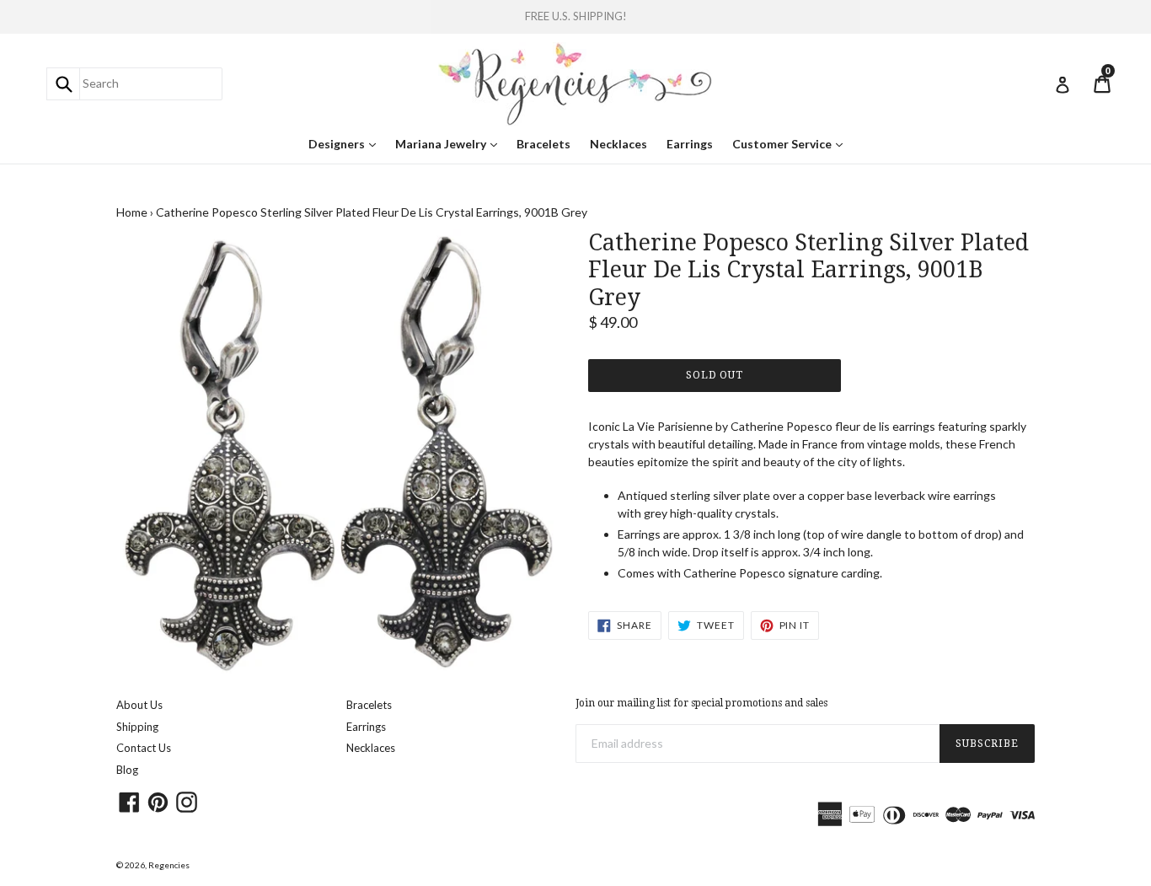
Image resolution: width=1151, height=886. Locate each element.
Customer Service (791, 143)
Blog (127, 769)
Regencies (169, 865)
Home (131, 212)
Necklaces (618, 144)
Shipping (137, 726)
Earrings (690, 144)
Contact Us (143, 747)
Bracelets (543, 144)
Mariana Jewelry (450, 143)
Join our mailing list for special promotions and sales (701, 703)
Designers (346, 143)
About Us (139, 704)
